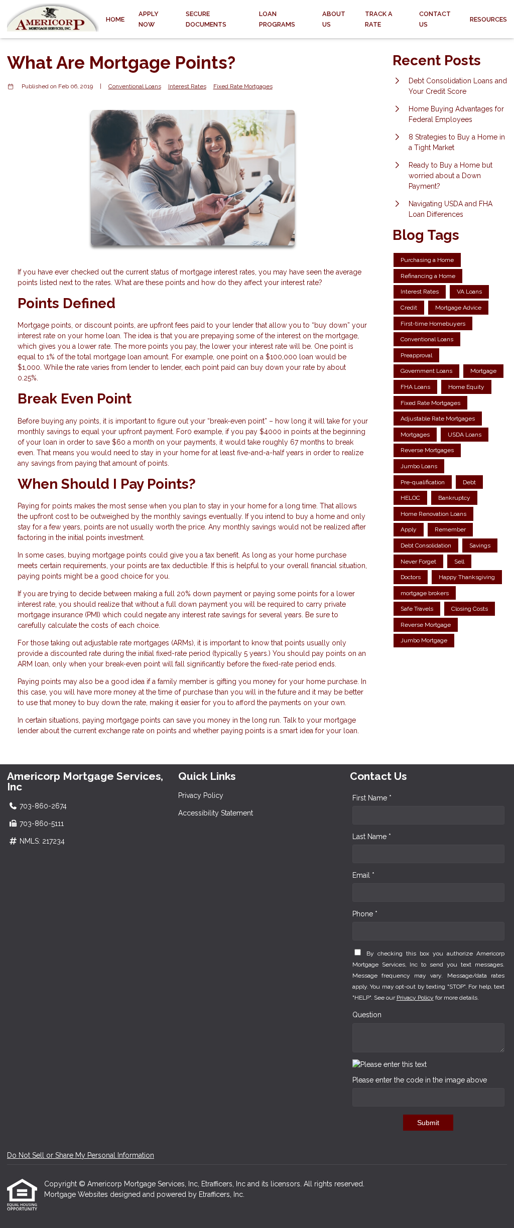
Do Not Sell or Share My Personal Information (80, 1155)
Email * (363, 875)
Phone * (364, 914)
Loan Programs (277, 19)
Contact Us (435, 19)
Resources (488, 19)
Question (366, 1015)
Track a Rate (379, 19)
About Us (333, 19)
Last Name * (371, 837)
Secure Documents (206, 19)
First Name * (372, 798)
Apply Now (149, 19)
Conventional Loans (134, 86)
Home (115, 19)
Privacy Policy (200, 795)
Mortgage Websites (77, 1194)
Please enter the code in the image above (419, 1080)
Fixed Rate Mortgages (243, 86)
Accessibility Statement (215, 813)
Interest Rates (187, 86)
